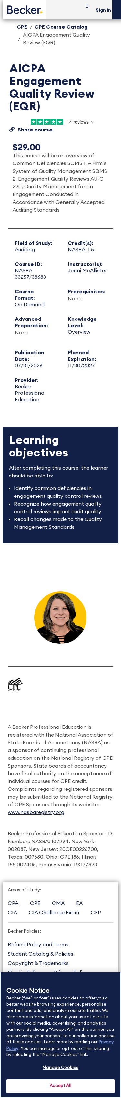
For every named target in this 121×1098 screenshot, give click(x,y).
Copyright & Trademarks (38, 963)
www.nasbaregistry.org (36, 812)
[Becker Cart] (85, 9)
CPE (22, 27)
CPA (13, 903)
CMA (58, 903)
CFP (96, 912)
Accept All (60, 1086)
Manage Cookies (60, 1068)
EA (79, 903)
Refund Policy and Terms (38, 944)
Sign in (103, 10)
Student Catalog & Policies (40, 954)
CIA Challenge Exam (54, 912)
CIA (12, 912)
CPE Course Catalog (61, 27)
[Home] (24, 9)
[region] (60, 1035)
